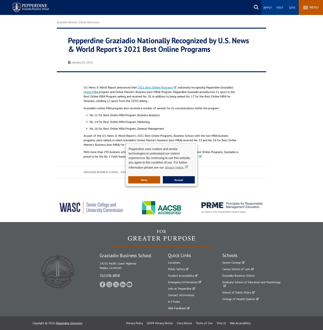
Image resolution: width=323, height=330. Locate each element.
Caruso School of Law (236, 269)
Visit (279, 7)
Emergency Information (183, 282)
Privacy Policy (134, 323)
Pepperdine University (69, 323)
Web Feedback (177, 308)
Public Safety (176, 269)
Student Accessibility (181, 275)
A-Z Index (174, 301)
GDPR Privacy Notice (160, 323)
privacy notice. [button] (174, 167)
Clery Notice (184, 323)
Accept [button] (178, 179)
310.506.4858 (110, 275)
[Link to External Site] (161, 238)
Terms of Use (204, 323)
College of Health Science (238, 299)
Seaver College (231, 262)
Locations (174, 262)
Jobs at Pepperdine (179, 288)
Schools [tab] (229, 255)
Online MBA (91, 92)
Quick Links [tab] (179, 255)
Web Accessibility (240, 323)
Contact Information (181, 295)
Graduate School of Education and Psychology (251, 282)
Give (292, 7)
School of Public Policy (236, 292)
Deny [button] (144, 179)
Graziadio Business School (101, 172)
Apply (267, 7)
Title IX (221, 323)
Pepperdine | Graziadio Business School (25, 5)
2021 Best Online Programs (155, 87)
